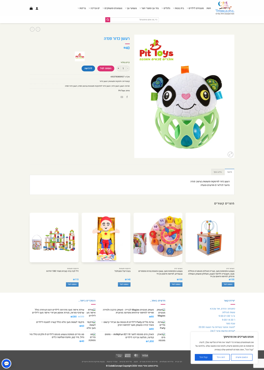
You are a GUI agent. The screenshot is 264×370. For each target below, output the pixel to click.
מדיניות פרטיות (126, 361)
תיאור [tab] (229, 172)
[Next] (30, 250)
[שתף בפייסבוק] (127, 97)
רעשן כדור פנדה (71, 86)
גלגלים (167, 8)
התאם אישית (242, 357)
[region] (224, 348)
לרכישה (88, 68)
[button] (36, 8)
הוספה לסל (105, 68)
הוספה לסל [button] (228, 284)
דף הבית (178, 361)
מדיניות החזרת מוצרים (149, 361)
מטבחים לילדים (196, 8)
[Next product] (38, 29)
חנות (209, 8)
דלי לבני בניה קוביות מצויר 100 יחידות (62, 271)
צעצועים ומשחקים (113, 8)
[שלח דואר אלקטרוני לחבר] (121, 97)
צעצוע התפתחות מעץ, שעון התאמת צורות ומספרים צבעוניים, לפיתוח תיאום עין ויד (160, 272)
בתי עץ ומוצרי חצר (150, 8)
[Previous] (234, 250)
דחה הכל (221, 357)
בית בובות (179, 8)
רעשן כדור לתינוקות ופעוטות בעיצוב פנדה (94, 86)
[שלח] (107, 19)
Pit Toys (121, 90)
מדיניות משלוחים (166, 361)
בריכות (83, 8)
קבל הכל (203, 357)
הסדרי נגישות (112, 361)
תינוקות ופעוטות (115, 81)
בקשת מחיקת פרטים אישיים (93, 361)
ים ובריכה (95, 8)
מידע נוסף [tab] (218, 172)
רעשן (122, 86)
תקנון (136, 361)
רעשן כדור (104, 81)
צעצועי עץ (132, 8)
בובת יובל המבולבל (122, 271)
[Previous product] (32, 29)
